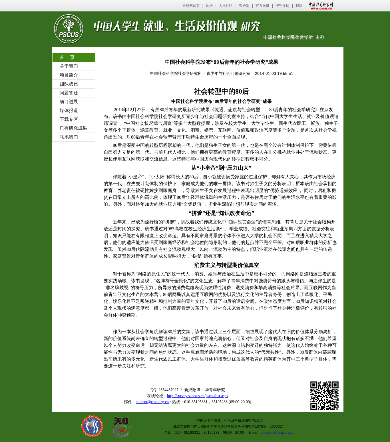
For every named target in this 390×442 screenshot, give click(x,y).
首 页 (67, 57)
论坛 (209, 6)
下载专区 (69, 119)
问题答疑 (69, 92)
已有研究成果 (73, 128)
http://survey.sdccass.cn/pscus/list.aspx (197, 396)
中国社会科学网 (319, 5)
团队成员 (69, 83)
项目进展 (69, 101)
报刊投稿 (282, 6)
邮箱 (298, 6)
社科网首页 (191, 6)
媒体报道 (69, 110)
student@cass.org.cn (152, 402)
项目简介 (69, 75)
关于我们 (69, 66)
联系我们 (69, 137)
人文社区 (226, 6)
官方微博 (262, 6)
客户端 (244, 6)
